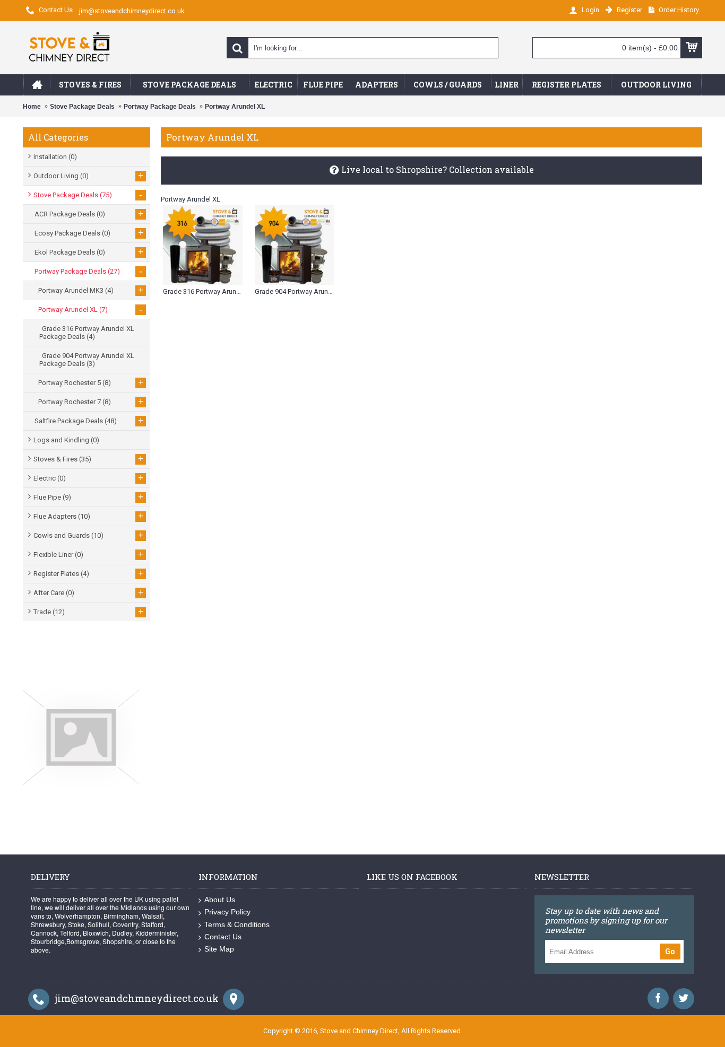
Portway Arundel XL (235, 106)
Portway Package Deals (160, 106)
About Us (219, 899)
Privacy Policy (227, 912)
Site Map (219, 949)
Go (670, 951)
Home (32, 106)
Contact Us (222, 936)
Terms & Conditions (237, 924)
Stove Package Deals (82, 106)
